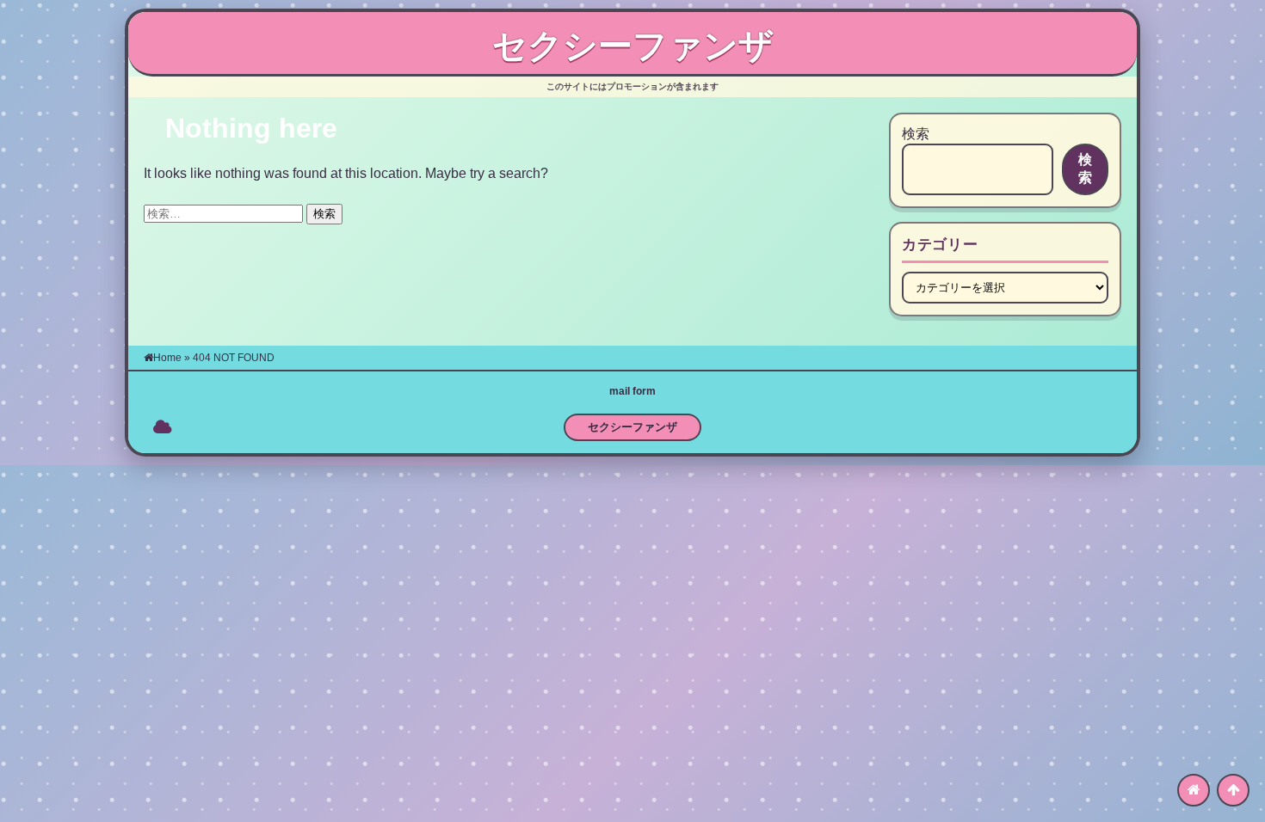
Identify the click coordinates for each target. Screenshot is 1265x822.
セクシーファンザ (633, 45)
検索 (915, 133)
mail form (632, 391)
